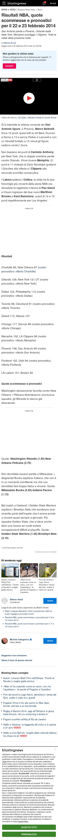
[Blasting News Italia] (17, 3)
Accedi (53, 3)
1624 (4, 761)
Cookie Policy (23, 821)
